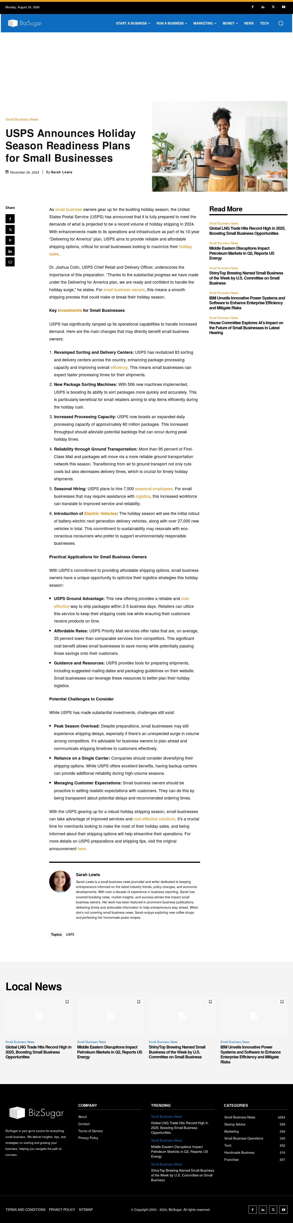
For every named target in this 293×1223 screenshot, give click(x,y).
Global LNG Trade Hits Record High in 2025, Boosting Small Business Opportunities (247, 230)
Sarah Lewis (62, 172)
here (82, 848)
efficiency (119, 367)
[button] (281, 23)
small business (68, 209)
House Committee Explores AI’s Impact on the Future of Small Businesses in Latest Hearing (246, 327)
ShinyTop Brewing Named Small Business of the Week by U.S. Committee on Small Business (246, 278)
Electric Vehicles (100, 513)
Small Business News (21, 119)
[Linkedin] (263, 7)
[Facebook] (253, 7)
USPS (70, 934)
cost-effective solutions (154, 819)
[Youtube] (283, 7)
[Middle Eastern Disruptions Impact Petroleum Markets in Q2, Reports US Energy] (110, 1016)
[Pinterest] (10, 240)
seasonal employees (154, 488)
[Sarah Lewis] (60, 896)
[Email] (10, 261)
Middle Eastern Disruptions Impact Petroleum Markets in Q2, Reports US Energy (241, 253)
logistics (143, 496)
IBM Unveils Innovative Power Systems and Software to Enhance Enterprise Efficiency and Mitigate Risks (247, 303)
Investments (70, 310)
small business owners (124, 289)
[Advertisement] (146, 67)
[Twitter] (273, 7)
